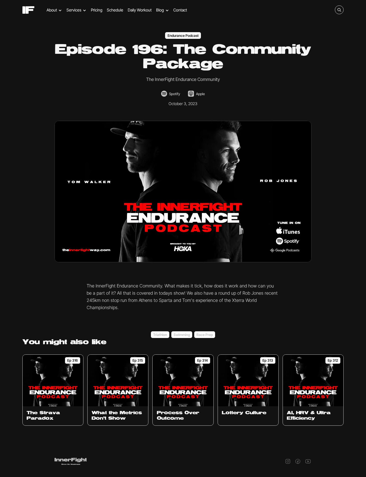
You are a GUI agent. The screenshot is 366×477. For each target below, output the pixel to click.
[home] (28, 10)
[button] (54, 10)
